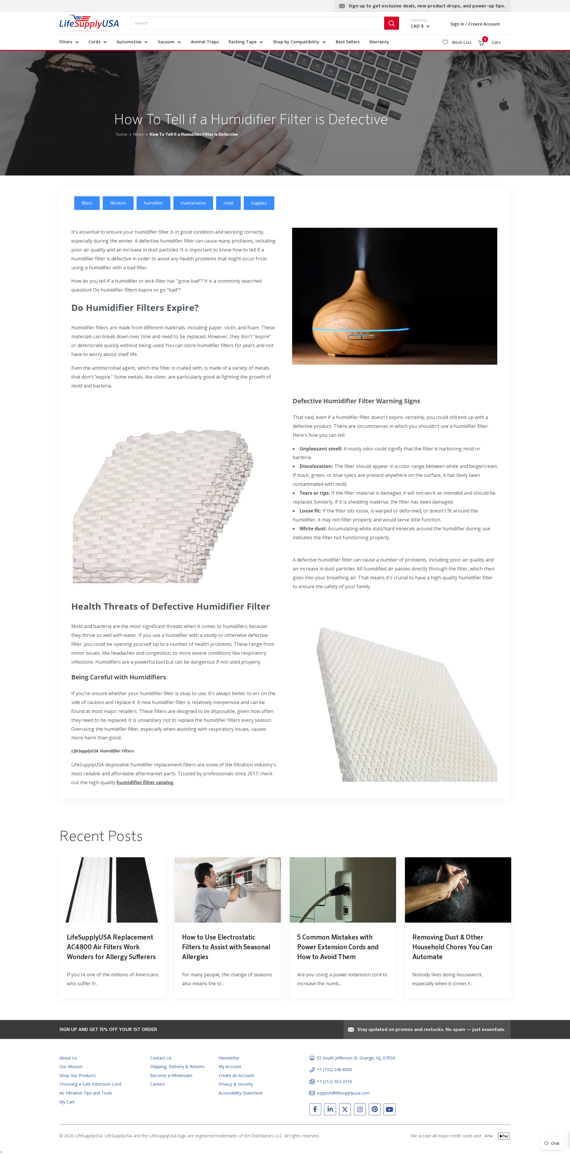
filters (87, 203)
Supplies (259, 203)
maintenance (193, 203)
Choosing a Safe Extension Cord (90, 1084)
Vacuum (166, 42)
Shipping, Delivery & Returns (177, 1066)
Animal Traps (205, 42)
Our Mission (71, 1066)
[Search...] (391, 23)
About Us (68, 1058)
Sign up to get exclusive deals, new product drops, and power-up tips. (427, 6)
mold (228, 203)
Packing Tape (242, 42)
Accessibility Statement (240, 1093)
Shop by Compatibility (296, 42)
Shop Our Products (77, 1075)
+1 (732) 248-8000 (334, 1069)
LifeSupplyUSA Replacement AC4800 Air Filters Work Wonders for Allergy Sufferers (111, 947)
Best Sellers (348, 42)
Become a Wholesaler (171, 1075)
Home (121, 134)
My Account (229, 1066)
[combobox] (257, 23)
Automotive (129, 42)
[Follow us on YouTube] (389, 1110)
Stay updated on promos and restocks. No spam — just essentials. (431, 1029)
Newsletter (229, 1058)
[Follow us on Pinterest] (375, 1110)
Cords (94, 42)
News (138, 134)
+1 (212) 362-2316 (334, 1081)
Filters (65, 42)
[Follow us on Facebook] (315, 1110)
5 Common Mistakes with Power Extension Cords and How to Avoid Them (338, 947)
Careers (157, 1084)
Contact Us (161, 1058)
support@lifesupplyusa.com (343, 1093)
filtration (118, 203)
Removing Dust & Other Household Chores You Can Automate (452, 947)
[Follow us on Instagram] (360, 1110)
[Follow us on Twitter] (345, 1110)
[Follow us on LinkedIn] (330, 1110)
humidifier (153, 203)
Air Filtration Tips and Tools (85, 1093)
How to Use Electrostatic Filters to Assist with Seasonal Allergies (226, 947)
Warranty (379, 42)
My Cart (67, 1102)
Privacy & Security (235, 1084)
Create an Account (236, 1075)
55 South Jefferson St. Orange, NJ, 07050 (356, 1058)
